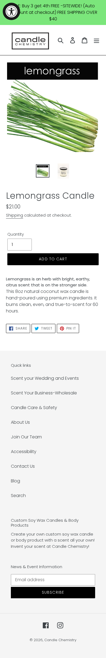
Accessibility (23, 451)
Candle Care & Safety (34, 407)
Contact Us (23, 466)
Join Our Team (26, 437)
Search (18, 495)
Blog (15, 481)
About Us (20, 422)
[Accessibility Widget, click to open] (11, 11)
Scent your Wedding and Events (45, 378)
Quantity (15, 234)
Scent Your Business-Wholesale (44, 393)
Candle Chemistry (60, 640)
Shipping (14, 215)
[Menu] (96, 40)
